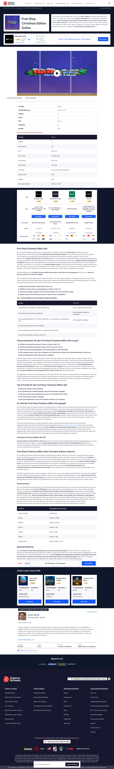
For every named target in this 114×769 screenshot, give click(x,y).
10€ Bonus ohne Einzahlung (42, 710)
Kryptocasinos (9, 719)
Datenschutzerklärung (97, 719)
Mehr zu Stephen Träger (24, 639)
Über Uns (93, 693)
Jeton (65, 710)
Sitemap (93, 732)
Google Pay (67, 719)
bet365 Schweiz (10, 693)
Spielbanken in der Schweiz (13, 714)
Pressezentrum (95, 727)
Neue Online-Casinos (11, 701)
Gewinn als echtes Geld (70, 425)
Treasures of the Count (88, 579)
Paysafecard (68, 697)
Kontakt (92, 723)
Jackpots (19, 380)
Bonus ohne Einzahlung (41, 697)
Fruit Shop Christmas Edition (14, 98)
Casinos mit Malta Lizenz (12, 723)
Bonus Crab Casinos (40, 701)
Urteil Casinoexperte (30, 98)
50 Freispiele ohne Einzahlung (43, 706)
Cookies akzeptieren (72, 764)
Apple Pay (67, 723)
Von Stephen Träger (24, 39)
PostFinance (67, 706)
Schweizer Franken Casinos (13, 710)
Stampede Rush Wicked (61, 579)
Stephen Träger (32, 615)
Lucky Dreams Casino (55, 198)
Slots (79, 550)
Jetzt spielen (103, 39)
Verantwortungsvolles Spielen (99, 706)
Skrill (65, 701)
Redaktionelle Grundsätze (98, 701)
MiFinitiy (66, 714)
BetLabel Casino (20, 36)
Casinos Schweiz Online (9, 8)
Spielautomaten (20, 8)
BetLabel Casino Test (20, 42)
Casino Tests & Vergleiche (13, 697)
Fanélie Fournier (33, 650)
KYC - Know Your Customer (98, 710)
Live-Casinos (9, 706)
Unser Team (94, 697)
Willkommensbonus (40, 693)
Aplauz (66, 693)
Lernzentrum (88, 3)
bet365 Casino (72, 198)
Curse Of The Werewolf (33, 579)
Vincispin (88, 198)
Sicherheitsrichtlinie (96, 714)
